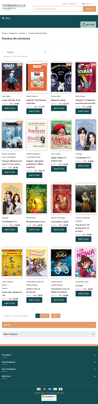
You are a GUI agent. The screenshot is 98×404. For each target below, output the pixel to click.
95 (54, 316)
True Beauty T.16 (9, 222)
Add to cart (10, 108)
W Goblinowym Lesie (35, 222)
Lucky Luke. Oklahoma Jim (12, 293)
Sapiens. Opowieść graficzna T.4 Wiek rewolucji (34, 164)
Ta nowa (79, 286)
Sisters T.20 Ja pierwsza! (33, 290)
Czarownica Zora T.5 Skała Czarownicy (60, 290)
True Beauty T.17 (83, 158)
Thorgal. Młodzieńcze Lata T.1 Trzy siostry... (12, 162)
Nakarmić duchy (58, 100)
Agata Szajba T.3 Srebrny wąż (58, 159)
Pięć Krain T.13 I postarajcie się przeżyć (83, 228)
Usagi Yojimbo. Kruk (11, 100)
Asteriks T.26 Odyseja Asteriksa (36, 101)
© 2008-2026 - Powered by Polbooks (49, 393)
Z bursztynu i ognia (59, 222)
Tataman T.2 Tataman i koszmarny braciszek (85, 101)
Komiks (7, 325)
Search (89, 9)
